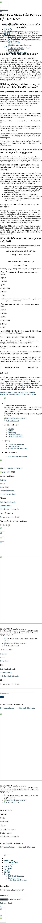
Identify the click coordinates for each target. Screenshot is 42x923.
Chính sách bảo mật (15, 435)
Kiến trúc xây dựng (14, 43)
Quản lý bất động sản (16, 445)
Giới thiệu (11, 429)
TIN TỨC (7, 872)
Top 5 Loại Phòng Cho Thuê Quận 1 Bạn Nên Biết (17, 392)
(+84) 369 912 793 (12, 421)
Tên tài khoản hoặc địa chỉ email (12, 890)
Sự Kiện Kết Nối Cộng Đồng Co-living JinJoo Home (18, 394)
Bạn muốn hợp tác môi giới (17, 456)
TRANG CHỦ (8, 860)
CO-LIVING (8, 868)
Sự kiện (10, 45)
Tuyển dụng (12, 433)
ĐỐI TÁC (7, 870)
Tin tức (10, 431)
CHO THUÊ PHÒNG (11, 862)
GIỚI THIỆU (8, 29)
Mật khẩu (4, 896)
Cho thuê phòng (13, 51)
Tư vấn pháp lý (4, 10)
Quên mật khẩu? (6, 903)
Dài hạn (10, 864)
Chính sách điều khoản (16, 437)
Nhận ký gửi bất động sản (17, 448)
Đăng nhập (4, 899)
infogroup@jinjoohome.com (16, 418)
